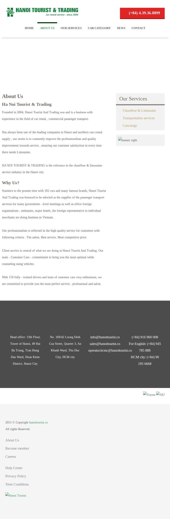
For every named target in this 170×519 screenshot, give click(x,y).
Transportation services (139, 118)
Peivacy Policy (15, 476)
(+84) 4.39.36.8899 (144, 13)
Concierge (130, 125)
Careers (10, 456)
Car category (99, 28)
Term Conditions (17, 484)
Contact (138, 28)
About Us (47, 28)
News (121, 28)
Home (29, 28)
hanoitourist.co (38, 422)
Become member (17, 448)
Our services (71, 28)
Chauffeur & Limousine (139, 110)
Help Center (13, 468)
